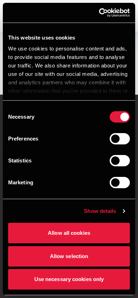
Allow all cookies (69, 233)
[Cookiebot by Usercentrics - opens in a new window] (99, 12)
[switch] (120, 138)
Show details (100, 211)
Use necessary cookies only (69, 279)
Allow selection (69, 256)
